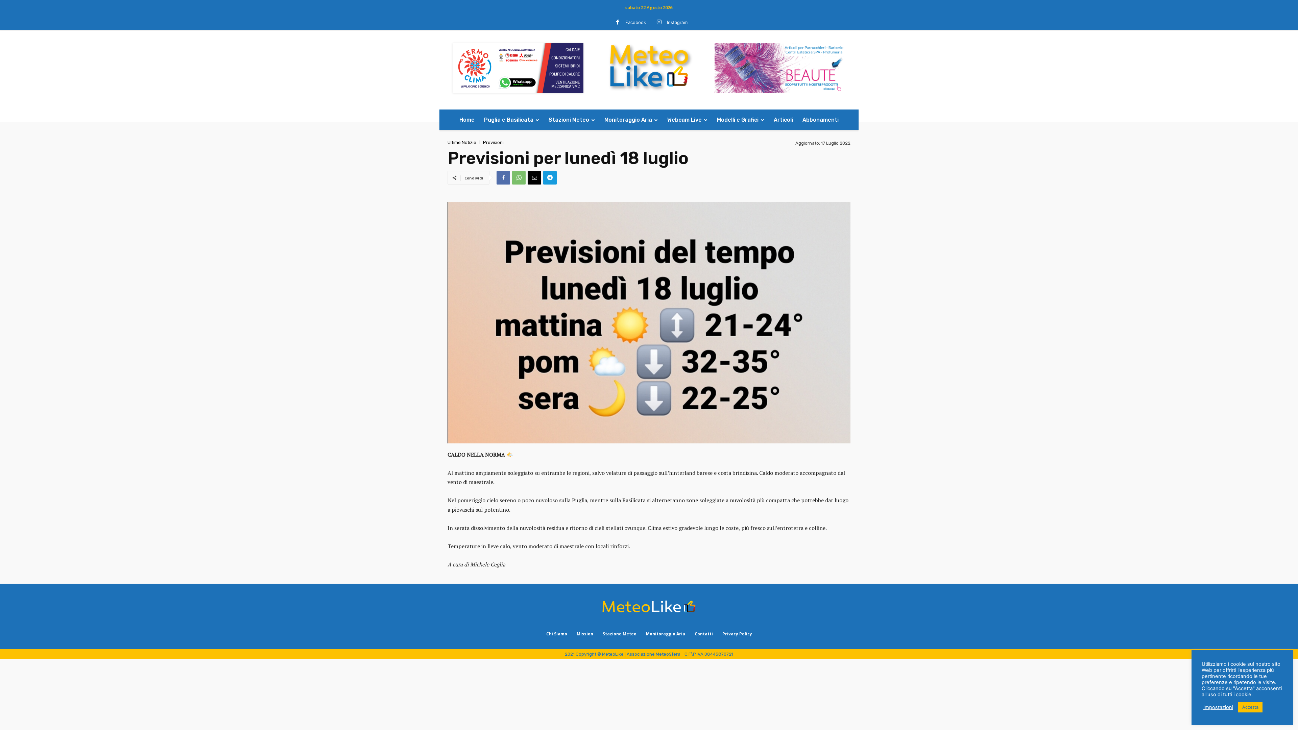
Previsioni (493, 142)
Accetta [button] (1250, 707)
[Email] (534, 178)
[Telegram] (550, 178)
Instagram (677, 22)
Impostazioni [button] (1218, 707)
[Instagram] (659, 23)
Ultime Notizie (462, 142)
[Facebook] (617, 23)
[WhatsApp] (519, 178)
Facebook (635, 22)
